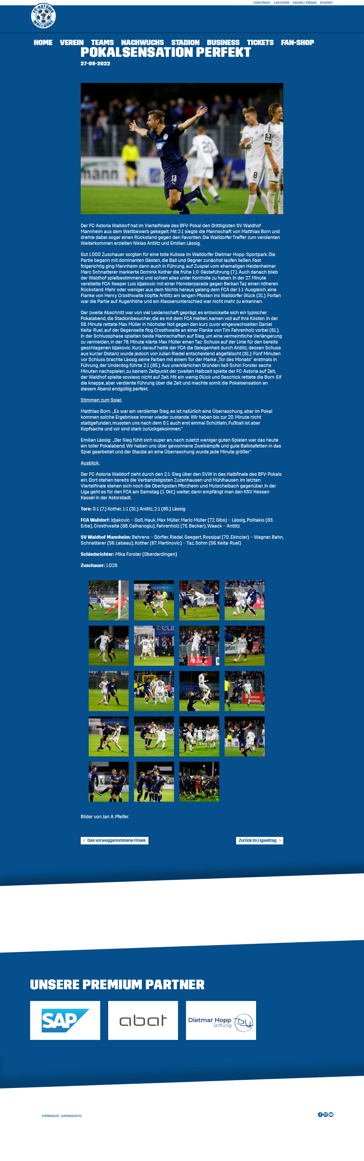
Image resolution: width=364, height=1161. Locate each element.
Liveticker (281, 2)
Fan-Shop (297, 42)
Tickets (260, 42)
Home (43, 42)
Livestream (261, 2)
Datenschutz (71, 1116)
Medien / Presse (305, 2)
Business (223, 42)
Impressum (50, 1116)
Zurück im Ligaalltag (258, 840)
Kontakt (326, 2)
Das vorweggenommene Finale (116, 840)
